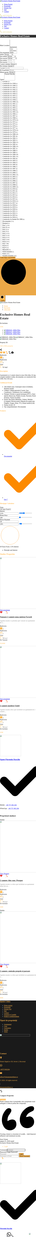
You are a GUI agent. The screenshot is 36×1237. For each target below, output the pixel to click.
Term (1, 507)
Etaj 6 (5, 241)
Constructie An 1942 (9, 89)
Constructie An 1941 (9, 87)
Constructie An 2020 (9, 209)
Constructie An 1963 (9, 108)
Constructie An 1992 (9, 158)
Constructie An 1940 (9, 85)
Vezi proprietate (5, 610)
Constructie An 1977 (9, 128)
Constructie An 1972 (9, 122)
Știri (5, 10)
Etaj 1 (5, 225)
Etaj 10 (6, 227)
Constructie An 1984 (10, 142)
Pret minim (3, 56)
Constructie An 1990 (10, 154)
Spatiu (6, 1030)
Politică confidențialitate (11, 1016)
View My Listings (5, 812)
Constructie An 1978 (10, 130)
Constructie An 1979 (9, 132)
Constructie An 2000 (9, 173)
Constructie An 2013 (9, 195)
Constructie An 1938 (9, 83)
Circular (5, 81)
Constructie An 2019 (9, 207)
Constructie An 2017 (9, 203)
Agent (2, 79)
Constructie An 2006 (9, 181)
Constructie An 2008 (9, 185)
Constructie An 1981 (9, 136)
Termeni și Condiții (10, 1014)
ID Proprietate (4, 70)
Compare (3, 1100)
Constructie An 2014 (9, 197)
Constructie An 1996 (9, 166)
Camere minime (5, 64)
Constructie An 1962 (9, 106)
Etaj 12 (5, 229)
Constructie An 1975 (9, 124)
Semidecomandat (9, 256)
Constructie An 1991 (10, 156)
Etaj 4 (5, 237)
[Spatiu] (13, 52)
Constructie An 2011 (9, 191)
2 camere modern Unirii (10, 706)
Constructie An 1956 (9, 98)
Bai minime (4, 66)
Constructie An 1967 (9, 116)
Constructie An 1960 (10, 102)
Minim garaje (4, 72)
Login (21, 1154)
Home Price (4, 515)
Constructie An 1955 (9, 96)
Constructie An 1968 (9, 118)
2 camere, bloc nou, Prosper (11, 880)
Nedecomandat (8, 252)
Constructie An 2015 (9, 199)
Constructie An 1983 (9, 140)
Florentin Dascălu (6, 1228)
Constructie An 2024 (9, 217)
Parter (5, 254)
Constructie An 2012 (9, 193)
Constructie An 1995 (9, 164)
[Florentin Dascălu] (9, 74)
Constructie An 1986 (10, 146)
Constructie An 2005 (9, 179)
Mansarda (6, 249)
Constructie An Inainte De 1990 (13, 219)
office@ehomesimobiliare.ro (9, 1077)
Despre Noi (7, 8)
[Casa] (13, 49)
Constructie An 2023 (9, 215)
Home (6, 306)
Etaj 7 (5, 243)
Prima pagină (8, 1005)
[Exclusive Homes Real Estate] (10, 1)
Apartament (7, 1024)
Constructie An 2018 (9, 205)
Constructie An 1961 (9, 104)
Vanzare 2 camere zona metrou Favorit (16, 617)
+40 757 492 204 (11, 805)
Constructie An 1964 (9, 110)
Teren (6, 1032)
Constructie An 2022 (9, 213)
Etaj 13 (5, 231)
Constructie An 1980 (10, 134)
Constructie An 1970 (10, 120)
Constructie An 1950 (9, 93)
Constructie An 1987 (9, 148)
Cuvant (2, 68)
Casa (5, 1026)
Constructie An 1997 (9, 168)
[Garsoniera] (13, 51)
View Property (4, 873)
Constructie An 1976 (9, 126)
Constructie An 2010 (9, 189)
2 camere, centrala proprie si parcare (15, 971)
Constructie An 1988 (9, 150)
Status (2, 54)
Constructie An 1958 (9, 100)
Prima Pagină (8, 4)
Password (3, 1152)
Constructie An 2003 (9, 177)
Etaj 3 (5, 235)
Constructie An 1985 (9, 144)
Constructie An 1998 (9, 170)
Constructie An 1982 (9, 138)
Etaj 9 (5, 247)
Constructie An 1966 (9, 114)
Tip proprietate (5, 52)
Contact (6, 11)
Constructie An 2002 (10, 175)
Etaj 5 (5, 239)
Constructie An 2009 (10, 187)
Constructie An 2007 (9, 183)
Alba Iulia (7, 309)
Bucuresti (7, 308)
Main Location (5, 45)
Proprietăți (7, 6)
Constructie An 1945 (9, 91)
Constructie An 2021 (9, 211)
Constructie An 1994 (9, 162)
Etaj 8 (5, 245)
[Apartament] (13, 47)
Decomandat (8, 221)
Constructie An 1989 (9, 152)
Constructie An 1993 (9, 160)
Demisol (6, 223)
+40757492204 (7, 15)
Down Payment (5, 520)
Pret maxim (4, 58)
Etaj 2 (5, 233)
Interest (2, 511)
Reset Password (24, 1156)
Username (3, 1150)
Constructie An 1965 (10, 112)
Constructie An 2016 (10, 201)
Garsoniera (7, 1028)
